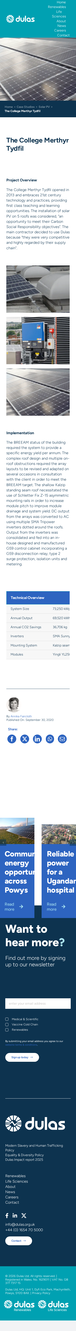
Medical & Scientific (25, 1019)
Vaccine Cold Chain (25, 1024)
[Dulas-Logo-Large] (35, 1117)
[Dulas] (20, 17)
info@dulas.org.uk (20, 1224)
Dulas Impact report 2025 (24, 1160)
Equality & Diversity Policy (24, 1155)
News (10, 1192)
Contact (12, 1202)
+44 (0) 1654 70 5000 (24, 1230)
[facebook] (6, 1215)
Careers (11, 1197)
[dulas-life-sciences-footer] (53, 1302)
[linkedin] (15, 1215)
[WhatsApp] (50, 738)
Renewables (20, 1030)
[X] (24, 738)
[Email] (62, 738)
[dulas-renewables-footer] (19, 1302)
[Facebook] (11, 738)
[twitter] (23, 1215)
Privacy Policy (41, 1293)
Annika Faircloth (21, 716)
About (10, 1186)
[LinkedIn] (37, 738)
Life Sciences (16, 1181)
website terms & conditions (21, 1044)
